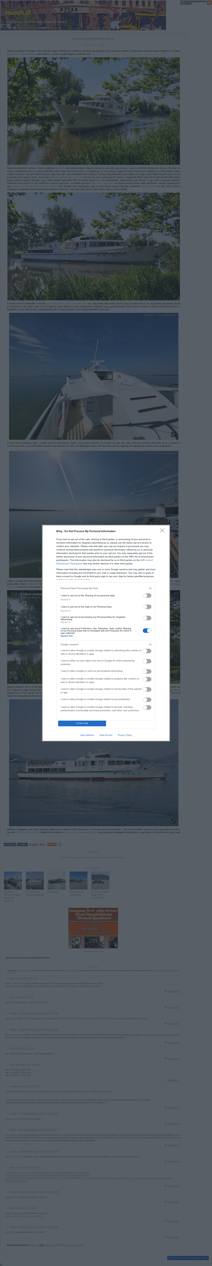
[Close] (163, 531)
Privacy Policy (125, 735)
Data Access (106, 735)
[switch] (147, 595)
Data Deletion (87, 735)
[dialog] (106, 633)
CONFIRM (82, 723)
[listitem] (106, 588)
